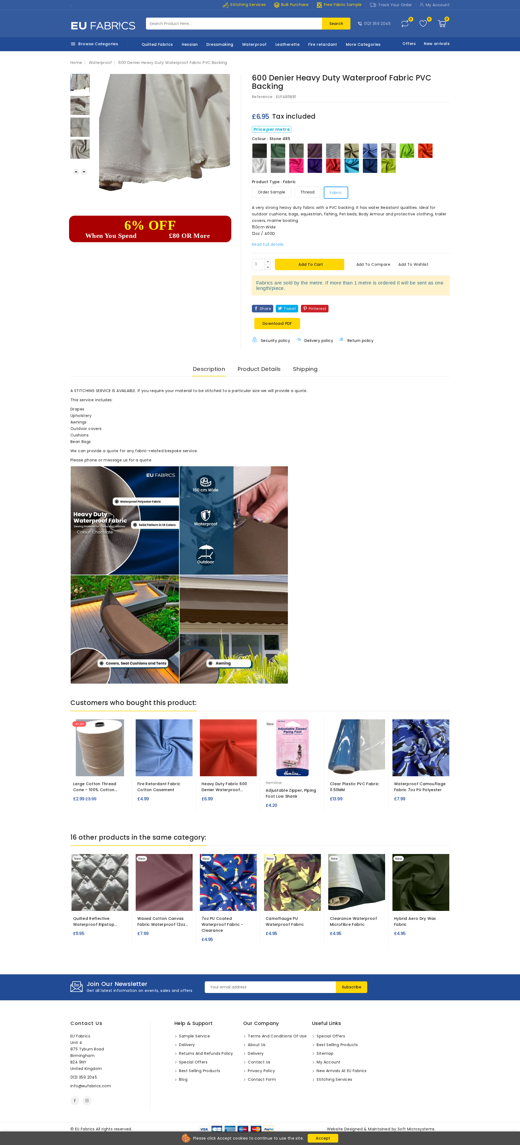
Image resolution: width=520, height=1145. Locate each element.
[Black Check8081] (239, 903)
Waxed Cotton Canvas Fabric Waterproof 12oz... (162, 921)
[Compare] (405, 23)
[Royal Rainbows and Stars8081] (210, 903)
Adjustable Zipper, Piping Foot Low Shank (291, 793)
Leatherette (287, 44)
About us (256, 1044)
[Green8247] (356, 903)
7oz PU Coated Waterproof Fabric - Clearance (222, 924)
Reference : (263, 96)
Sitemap (324, 1053)
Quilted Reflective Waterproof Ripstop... (95, 921)
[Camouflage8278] (292, 903)
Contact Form (261, 1079)
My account (328, 1062)
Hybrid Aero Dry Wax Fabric (415, 921)
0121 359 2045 (377, 23)
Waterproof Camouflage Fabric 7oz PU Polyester (420, 787)
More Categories (363, 44)
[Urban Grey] (411, 768)
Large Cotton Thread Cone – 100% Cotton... (95, 787)
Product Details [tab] (259, 369)
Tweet (290, 308)
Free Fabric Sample (339, 4)
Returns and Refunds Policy (205, 1053)
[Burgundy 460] (240, 768)
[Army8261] (421, 903)
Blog (182, 1079)
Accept (323, 1138)
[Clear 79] (356, 768)
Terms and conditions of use (277, 1036)
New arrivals (437, 43)
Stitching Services (247, 4)
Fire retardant (322, 44)
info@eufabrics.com (90, 1086)
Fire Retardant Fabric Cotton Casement (158, 787)
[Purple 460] (230, 768)
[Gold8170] (104, 903)
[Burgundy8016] (164, 903)
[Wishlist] (423, 23)
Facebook (74, 1100)
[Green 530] (421, 768)
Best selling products (199, 1070)
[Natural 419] (100, 768)
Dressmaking (219, 44)
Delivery (186, 1044)
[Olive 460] (220, 768)
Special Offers (192, 1062)
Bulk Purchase (291, 4)
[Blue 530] (430, 768)
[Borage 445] (165, 768)
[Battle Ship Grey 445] (145, 768)
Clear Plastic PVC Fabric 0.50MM (354, 787)
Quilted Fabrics (157, 44)
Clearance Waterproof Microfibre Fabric (353, 921)
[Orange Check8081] (220, 903)
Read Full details (268, 244)
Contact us (86, 1023)
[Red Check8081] (230, 903)
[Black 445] (155, 768)
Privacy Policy (261, 1070)
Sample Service (194, 1036)
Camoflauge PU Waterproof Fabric (285, 921)
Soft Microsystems (416, 1129)
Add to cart (310, 264)
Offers (409, 43)
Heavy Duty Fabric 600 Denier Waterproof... (224, 787)
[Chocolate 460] (210, 768)
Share (265, 308)
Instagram (87, 1100)
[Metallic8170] (94, 903)
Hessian (190, 44)
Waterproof (254, 44)
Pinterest (318, 308)
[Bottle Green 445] (175, 768)
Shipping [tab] (305, 369)
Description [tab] (209, 369)
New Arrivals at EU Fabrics (341, 1070)
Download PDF (277, 323)
